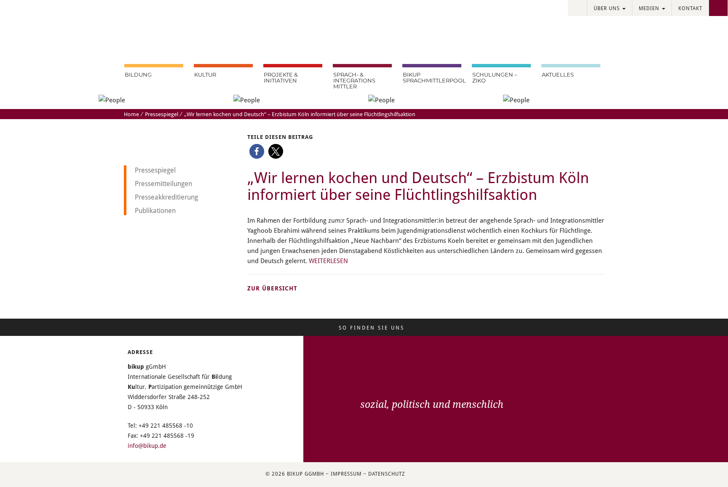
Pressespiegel (161, 114)
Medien (650, 8)
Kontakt (690, 8)
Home (131, 114)
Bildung (138, 74)
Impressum (346, 473)
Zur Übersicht (272, 288)
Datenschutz (386, 473)
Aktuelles (558, 74)
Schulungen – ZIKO (494, 77)
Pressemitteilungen (163, 183)
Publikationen (155, 210)
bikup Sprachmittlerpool (432, 77)
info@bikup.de (147, 446)
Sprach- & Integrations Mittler (354, 80)
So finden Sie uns (371, 327)
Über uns (607, 8)
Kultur (205, 74)
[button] (256, 151)
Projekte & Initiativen (281, 77)
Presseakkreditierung (166, 196)
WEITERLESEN (328, 260)
